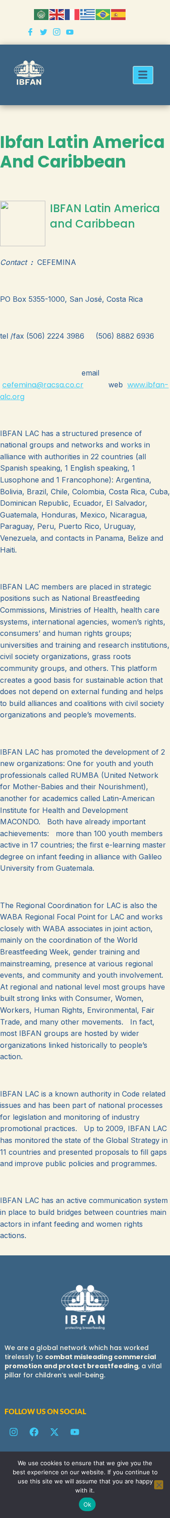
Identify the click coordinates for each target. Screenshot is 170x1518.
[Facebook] (30, 33)
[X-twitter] (54, 1432)
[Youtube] (69, 33)
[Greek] (88, 14)
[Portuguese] (103, 14)
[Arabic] (41, 14)
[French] (72, 14)
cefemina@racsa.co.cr (42, 385)
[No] (158, 1484)
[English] (57, 14)
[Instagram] (56, 33)
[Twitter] (43, 33)
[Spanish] (118, 14)
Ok (87, 1504)
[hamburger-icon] (143, 75)
